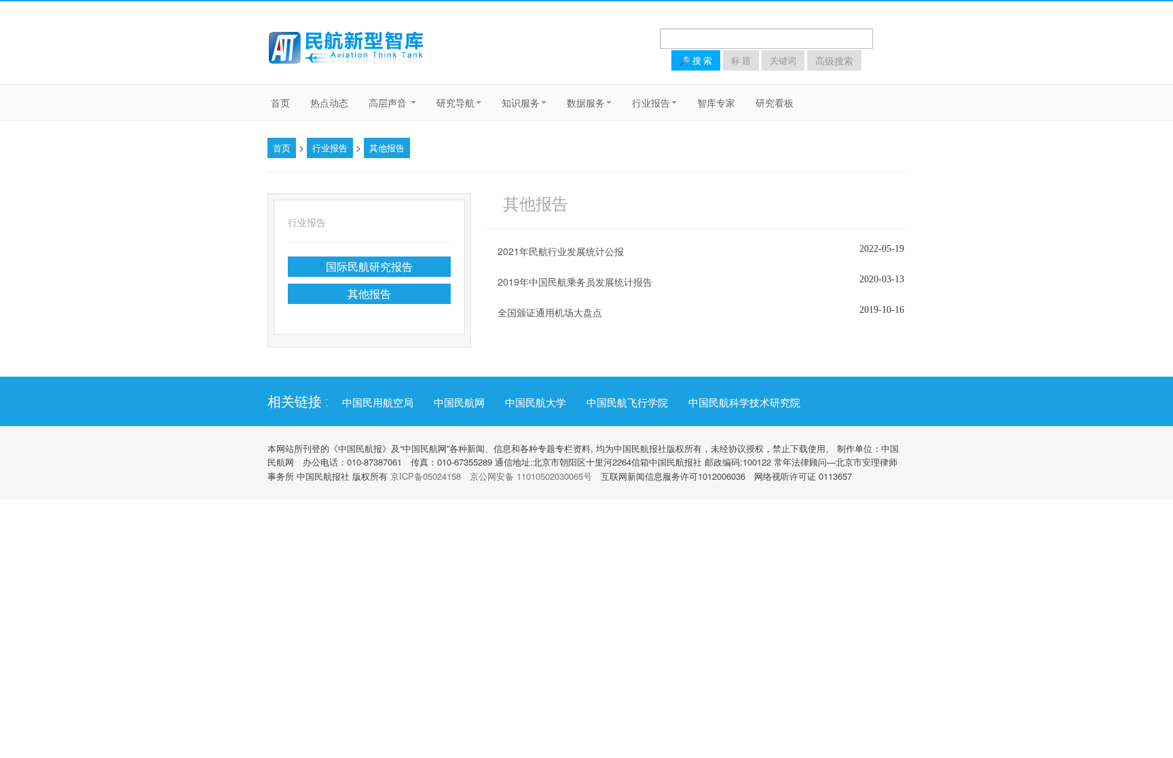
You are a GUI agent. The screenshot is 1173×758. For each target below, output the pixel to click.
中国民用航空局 (377, 402)
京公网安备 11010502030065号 (531, 476)
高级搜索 (834, 60)
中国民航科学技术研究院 (744, 402)
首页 (280, 102)
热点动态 (329, 102)
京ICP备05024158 (425, 476)
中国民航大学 (535, 402)
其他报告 (387, 147)
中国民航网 (459, 402)
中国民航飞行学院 (627, 402)
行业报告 (651, 102)
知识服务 (521, 102)
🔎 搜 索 (695, 60)
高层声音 (389, 102)
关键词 (783, 60)
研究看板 (775, 102)
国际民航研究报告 (369, 266)
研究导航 (455, 102)
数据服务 (586, 102)
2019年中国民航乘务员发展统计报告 (575, 281)
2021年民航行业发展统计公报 (561, 251)
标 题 (741, 60)
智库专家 (716, 102)
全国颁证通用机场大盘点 (550, 312)
